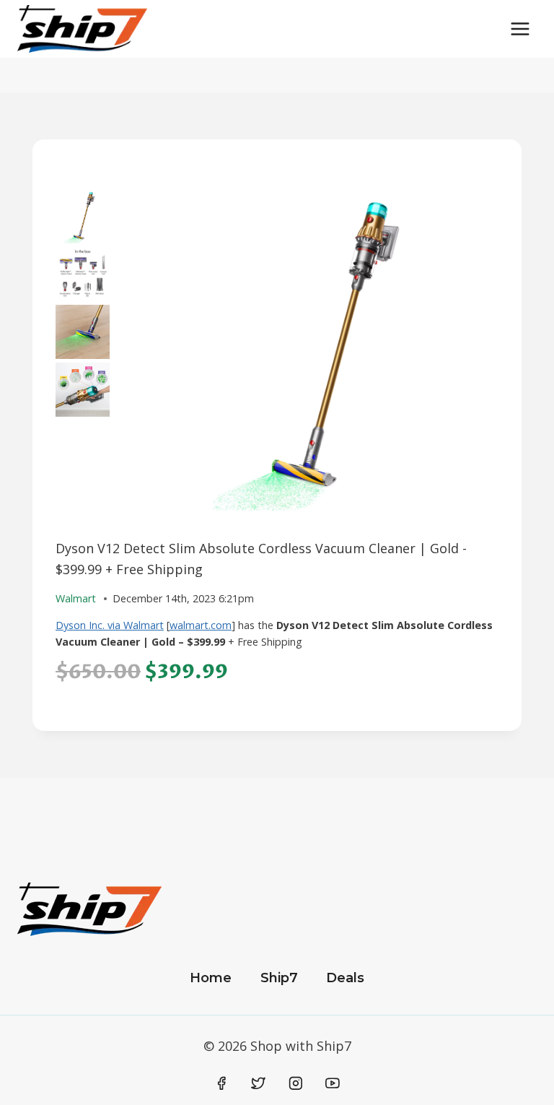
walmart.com (201, 625)
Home (211, 978)
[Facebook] (221, 1083)
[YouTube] (332, 1083)
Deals (345, 978)
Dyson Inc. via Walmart (110, 625)
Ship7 (279, 978)
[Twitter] (258, 1083)
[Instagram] (295, 1083)
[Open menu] (520, 28)
